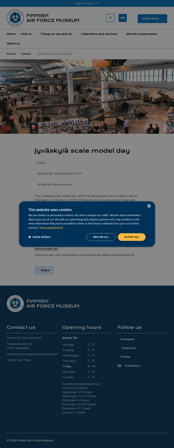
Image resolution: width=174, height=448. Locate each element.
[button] (39, 237)
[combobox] (149, 205)
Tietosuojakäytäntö (51, 227)
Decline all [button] (101, 236)
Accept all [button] (131, 236)
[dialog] (87, 224)
